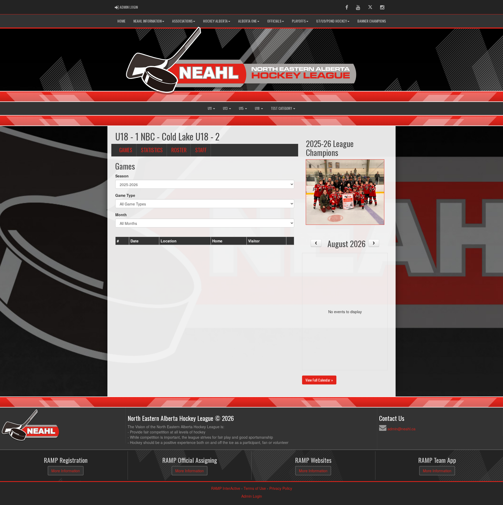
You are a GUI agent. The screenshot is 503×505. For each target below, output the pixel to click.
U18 (257, 108)
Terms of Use (255, 488)
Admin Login (251, 496)
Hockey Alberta (215, 21)
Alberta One (247, 21)
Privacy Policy (280, 488)
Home (121, 21)
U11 (210, 108)
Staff (201, 150)
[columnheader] (122, 241)
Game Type (125, 195)
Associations (182, 21)
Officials (274, 21)
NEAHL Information (147, 21)
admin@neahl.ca (401, 428)
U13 (225, 108)
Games (125, 150)
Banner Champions (371, 21)
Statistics (152, 150)
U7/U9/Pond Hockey (331, 21)
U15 (241, 108)
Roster (179, 150)
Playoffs (299, 21)
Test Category (282, 108)
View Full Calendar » (319, 380)
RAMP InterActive (225, 488)
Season (122, 175)
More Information (65, 470)
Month (121, 214)
